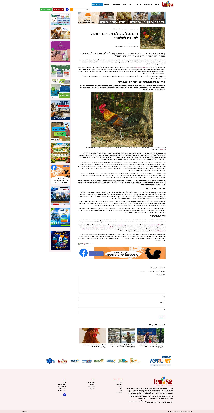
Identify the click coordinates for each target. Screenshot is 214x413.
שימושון (106, 5)
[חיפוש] (71, 9)
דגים (131, 5)
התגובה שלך (161, 274)
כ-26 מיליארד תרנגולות (154, 225)
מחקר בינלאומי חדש (141, 67)
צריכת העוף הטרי (120, 225)
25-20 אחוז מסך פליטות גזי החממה (103, 227)
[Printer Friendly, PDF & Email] (86, 244)
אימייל (162, 303)
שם (163, 296)
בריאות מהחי (116, 5)
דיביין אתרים (25, 411)
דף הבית (136, 29)
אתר (164, 309)
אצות (124, 5)
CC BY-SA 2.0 (162, 149)
